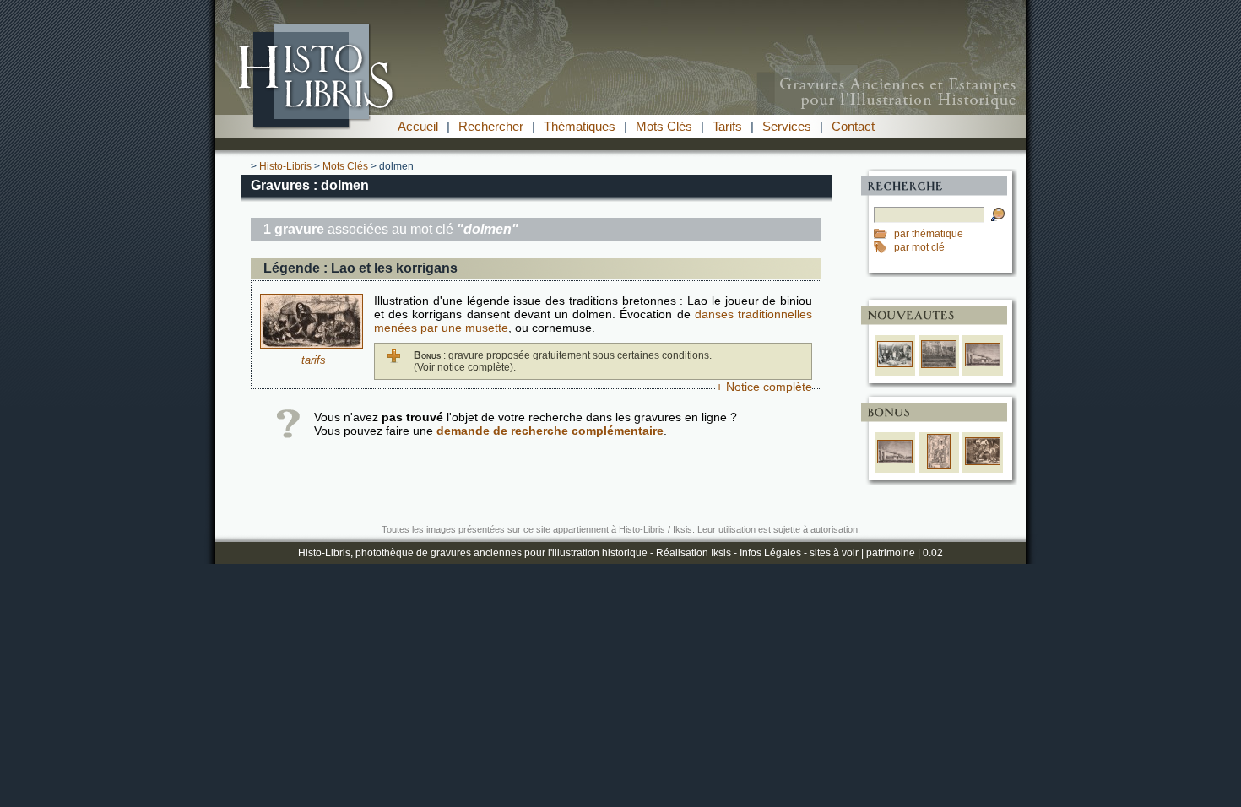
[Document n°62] (311, 344)
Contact (853, 126)
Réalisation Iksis (693, 553)
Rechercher (490, 126)
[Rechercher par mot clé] (884, 247)
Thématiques (579, 126)
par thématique (928, 234)
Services (786, 126)
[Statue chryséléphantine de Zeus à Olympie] (939, 466)
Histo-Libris (285, 166)
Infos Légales (770, 553)
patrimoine (890, 553)
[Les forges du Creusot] (938, 365)
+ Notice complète (764, 386)
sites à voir (834, 553)
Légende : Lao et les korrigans (360, 268)
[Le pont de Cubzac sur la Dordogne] (982, 363)
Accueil (418, 126)
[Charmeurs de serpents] (982, 462)
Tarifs (727, 126)
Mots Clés (664, 126)
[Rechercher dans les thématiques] (884, 234)
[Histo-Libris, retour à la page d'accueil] (620, 110)
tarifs (313, 360)
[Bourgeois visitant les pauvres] (895, 364)
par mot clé (919, 247)
